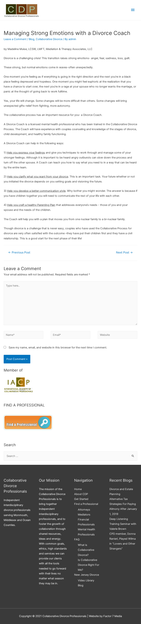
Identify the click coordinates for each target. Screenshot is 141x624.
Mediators (84, 514)
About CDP (81, 494)
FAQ (76, 539)
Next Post (124, 252)
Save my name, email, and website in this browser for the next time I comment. (58, 347)
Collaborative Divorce (49, 39)
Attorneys (84, 509)
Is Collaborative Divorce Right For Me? (88, 564)
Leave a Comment (15, 39)
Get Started (81, 499)
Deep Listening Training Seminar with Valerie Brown (122, 523)
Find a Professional (86, 504)
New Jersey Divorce (86, 574)
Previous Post (19, 252)
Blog (31, 39)
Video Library (86, 580)
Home (78, 489)
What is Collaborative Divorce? (86, 549)
